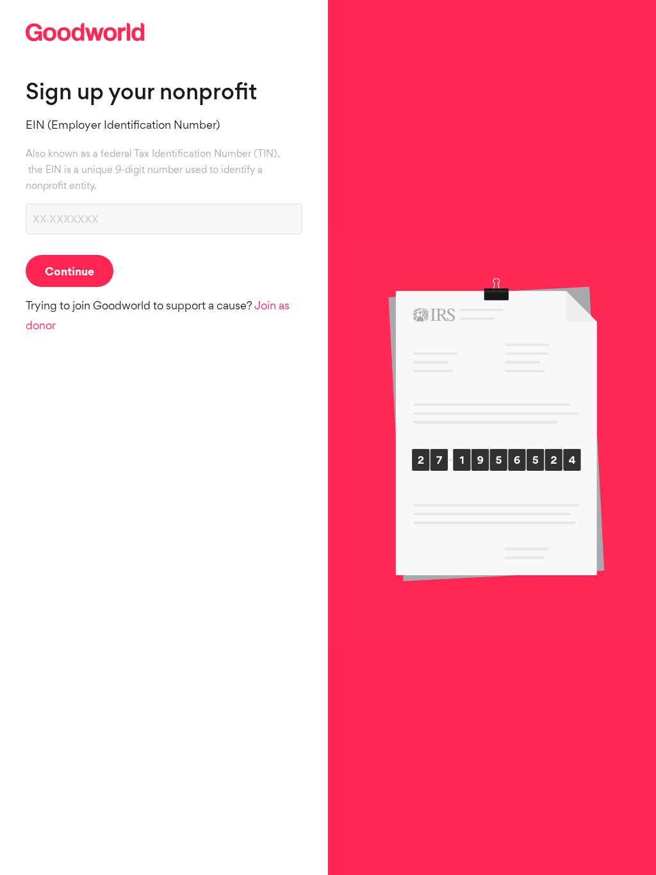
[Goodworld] (85, 42)
